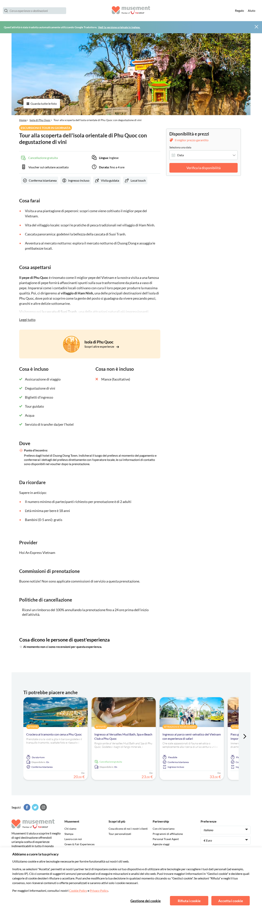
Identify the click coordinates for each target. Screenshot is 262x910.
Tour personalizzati (120, 833)
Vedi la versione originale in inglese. (119, 27)
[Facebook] (26, 807)
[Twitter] (35, 807)
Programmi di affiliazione (168, 833)
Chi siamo (70, 828)
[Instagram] (43, 807)
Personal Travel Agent (166, 839)
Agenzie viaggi (161, 844)
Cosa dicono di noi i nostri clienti (128, 828)
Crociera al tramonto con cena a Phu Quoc (54, 734)
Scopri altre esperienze (99, 346)
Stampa (68, 833)
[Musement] (131, 10)
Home (22, 120)
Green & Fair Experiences (79, 844)
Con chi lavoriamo (164, 828)
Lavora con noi (73, 839)
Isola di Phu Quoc (40, 120)
